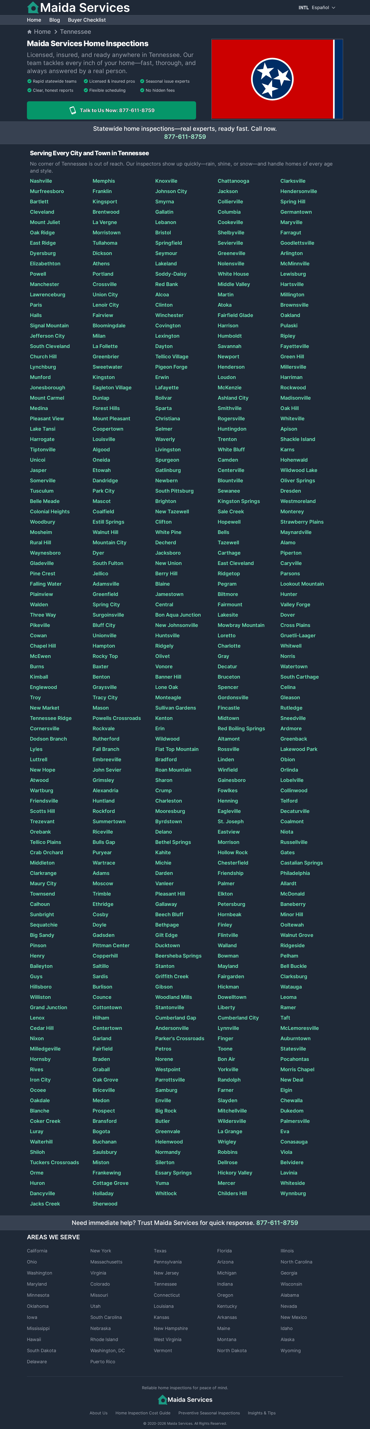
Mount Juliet (45, 222)
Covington (168, 326)
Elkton (225, 894)
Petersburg (231, 904)
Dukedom (292, 1111)
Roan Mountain (173, 770)
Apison (288, 429)
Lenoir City (106, 305)
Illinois (287, 1250)
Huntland (104, 801)
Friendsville (44, 801)
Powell (38, 274)
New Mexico (294, 1317)
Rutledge (291, 708)
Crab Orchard (46, 852)
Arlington (291, 253)
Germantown (296, 212)
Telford (289, 801)
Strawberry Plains (302, 522)
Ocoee (38, 1090)
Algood (101, 450)
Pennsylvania (168, 1261)
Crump (163, 790)
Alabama (290, 1295)
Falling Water (46, 584)
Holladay (103, 1193)
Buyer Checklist (87, 20)
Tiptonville (43, 450)
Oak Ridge (42, 233)
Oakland (290, 315)
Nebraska (100, 1328)
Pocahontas (294, 1059)
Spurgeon (167, 460)
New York (100, 1250)
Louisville (104, 439)
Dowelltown (232, 997)
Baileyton (41, 966)
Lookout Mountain (302, 584)
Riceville (103, 832)
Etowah (102, 470)
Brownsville (294, 305)
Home (34, 20)
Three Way (43, 615)
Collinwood (294, 790)
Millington (292, 295)
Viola (286, 1152)
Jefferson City (47, 336)
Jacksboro (168, 553)
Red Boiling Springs (241, 728)
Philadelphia (295, 873)
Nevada (289, 1306)
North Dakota (232, 1350)
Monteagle (168, 697)
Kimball (39, 677)
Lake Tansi (42, 429)
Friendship (231, 873)
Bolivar (163, 398)
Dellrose (228, 1162)
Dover (287, 615)
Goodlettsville (297, 243)
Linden (226, 759)
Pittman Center (111, 945)
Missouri (99, 1295)
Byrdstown (168, 821)
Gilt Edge (166, 935)
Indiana (225, 1284)
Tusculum (42, 491)
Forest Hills (106, 408)
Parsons (290, 573)
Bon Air (226, 1059)
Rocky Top (105, 656)
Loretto (227, 635)
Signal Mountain (49, 326)
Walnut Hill (105, 532)
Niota (286, 832)
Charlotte (229, 646)
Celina (287, 687)
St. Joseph (231, 821)
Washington (39, 1273)
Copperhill (105, 956)
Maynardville (296, 532)
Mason (101, 708)
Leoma (288, 997)
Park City (104, 491)
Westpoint (167, 1069)
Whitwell (291, 646)
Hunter (288, 594)
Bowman (228, 956)
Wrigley (227, 1142)
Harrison (228, 326)
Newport (228, 357)
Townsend (42, 894)
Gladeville (42, 563)
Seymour (166, 253)
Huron (37, 1183)
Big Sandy (42, 935)
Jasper (38, 470)
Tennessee (165, 1284)
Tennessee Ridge (51, 718)
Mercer (226, 1183)
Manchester (44, 284)
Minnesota (38, 1295)
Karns (287, 450)
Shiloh (37, 1152)
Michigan (227, 1273)
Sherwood (105, 1204)
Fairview (103, 315)
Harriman (291, 377)
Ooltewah (292, 925)
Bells (223, 532)
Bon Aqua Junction (178, 615)
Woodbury (42, 522)
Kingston (104, 377)
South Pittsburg (174, 491)
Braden (101, 1059)
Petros (163, 1049)
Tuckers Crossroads (54, 1162)
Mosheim (41, 532)
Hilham (101, 1018)
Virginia (98, 1273)
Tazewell (228, 542)
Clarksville (293, 181)
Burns (37, 666)
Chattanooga (233, 181)
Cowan (38, 635)
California (37, 1250)
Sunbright (42, 914)
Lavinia (288, 1173)
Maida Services (179, 1423)
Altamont (229, 739)
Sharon (163, 780)
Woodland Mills (173, 997)
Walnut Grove (296, 935)
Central (164, 604)
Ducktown (167, 945)
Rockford (104, 811)
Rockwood (293, 388)
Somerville (43, 481)
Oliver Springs (297, 481)
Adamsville (106, 584)
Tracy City (105, 697)
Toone (225, 1049)
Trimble (102, 894)
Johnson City (171, 191)
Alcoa (162, 295)
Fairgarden (231, 976)
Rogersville (231, 419)
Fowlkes (228, 790)
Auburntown (295, 1038)
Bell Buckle (293, 966)
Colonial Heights (50, 512)
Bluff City (104, 625)
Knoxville (166, 181)
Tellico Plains (45, 842)
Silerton (164, 1162)
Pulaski (289, 326)
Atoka (225, 305)
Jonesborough (47, 388)
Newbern (166, 481)
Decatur (227, 666)
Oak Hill (289, 408)
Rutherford (106, 739)
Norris (287, 656)
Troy (35, 697)
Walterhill (41, 1142)
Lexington (167, 336)
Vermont (163, 1350)
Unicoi (37, 460)
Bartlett (39, 202)
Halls (36, 315)
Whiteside (292, 1183)
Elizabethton (45, 264)
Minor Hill (291, 914)
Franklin (102, 191)
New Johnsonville (176, 625)
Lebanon (165, 222)
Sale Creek (231, 512)
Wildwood (167, 739)
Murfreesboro (47, 191)
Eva (284, 1131)
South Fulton (108, 563)
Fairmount (230, 604)
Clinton (164, 305)
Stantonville (169, 1007)
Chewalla (291, 1100)
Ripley (287, 336)
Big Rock (165, 1111)
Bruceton (229, 677)
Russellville (294, 842)
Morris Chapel (297, 1069)
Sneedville (293, 718)
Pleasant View (47, 419)
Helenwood (169, 1142)
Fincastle (229, 708)
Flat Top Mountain (177, 749)
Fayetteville (294, 346)
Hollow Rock (233, 852)
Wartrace (104, 863)
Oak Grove (105, 1080)
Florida (224, 1250)
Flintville (228, 935)
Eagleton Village (112, 388)
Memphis (104, 181)
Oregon (225, 1295)
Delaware (37, 1361)
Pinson (38, 945)
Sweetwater (107, 367)
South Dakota (41, 1350)
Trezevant (42, 821)
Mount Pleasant (111, 419)
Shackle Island (297, 439)
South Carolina (106, 1317)
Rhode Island (104, 1339)
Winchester (169, 315)
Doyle (99, 925)
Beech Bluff (169, 914)
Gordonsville (233, 697)
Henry (37, 956)
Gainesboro (232, 780)
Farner (226, 1090)
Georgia (289, 1273)
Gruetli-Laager (298, 635)
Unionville (105, 635)
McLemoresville (299, 1028)
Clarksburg (293, 976)
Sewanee (229, 491)
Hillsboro (41, 987)
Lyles (36, 749)
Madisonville (295, 398)
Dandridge (105, 481)
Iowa (32, 1317)
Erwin (162, 377)
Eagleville (229, 811)
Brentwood (106, 212)
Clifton (163, 522)
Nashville (41, 181)
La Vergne (105, 222)
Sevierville (230, 243)
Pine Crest (42, 573)
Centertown (107, 1028)
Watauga (291, 987)
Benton (101, 677)
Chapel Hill (43, 646)
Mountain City (110, 542)
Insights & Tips (262, 1412)
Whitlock (166, 1193)
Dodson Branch (48, 739)
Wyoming (291, 1350)
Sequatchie (44, 925)
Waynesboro (45, 553)
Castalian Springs (301, 863)
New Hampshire (171, 1328)
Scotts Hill (42, 811)
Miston (101, 1162)
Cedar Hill (42, 1028)
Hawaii (34, 1339)
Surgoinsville (108, 615)
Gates (287, 852)
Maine (223, 1328)
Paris (36, 305)
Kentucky (227, 1306)
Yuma (162, 1183)
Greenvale (167, 1131)
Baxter (100, 666)
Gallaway (166, 904)
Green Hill (292, 357)
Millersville (293, 367)
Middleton (42, 863)
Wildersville (232, 1121)
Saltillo (101, 966)
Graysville (105, 687)
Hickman (228, 987)
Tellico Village (172, 357)
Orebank (40, 832)
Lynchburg (43, 367)
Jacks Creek (45, 1204)
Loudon (227, 377)
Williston (40, 997)
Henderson (231, 367)
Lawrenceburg (47, 295)
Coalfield (103, 512)
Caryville (291, 563)
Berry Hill (166, 573)
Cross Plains (295, 625)
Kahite (163, 852)
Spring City (106, 604)
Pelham (289, 956)
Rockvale (104, 728)
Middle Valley (234, 284)
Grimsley (103, 780)
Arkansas (227, 1317)
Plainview (41, 594)
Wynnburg (293, 1193)
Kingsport (105, 202)
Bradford (166, 759)
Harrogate (42, 439)
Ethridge (103, 904)
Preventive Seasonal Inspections (209, 1412)
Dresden (290, 491)
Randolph (229, 1080)
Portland (103, 274)
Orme (37, 1173)
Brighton (165, 501)
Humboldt (230, 336)
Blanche (39, 1111)
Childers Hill (232, 1193)
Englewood (43, 687)
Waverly (165, 439)
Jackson (228, 191)
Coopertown (108, 429)
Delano (163, 832)
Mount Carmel (47, 398)
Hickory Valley (235, 1173)
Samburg (166, 1090)
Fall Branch (106, 749)
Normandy (168, 1152)
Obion (287, 759)
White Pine (168, 532)
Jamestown (169, 594)
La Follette (105, 346)
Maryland (37, 1284)
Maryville (291, 222)
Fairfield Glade (235, 315)
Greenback (293, 739)
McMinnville (295, 264)
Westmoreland (298, 501)
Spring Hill (292, 202)
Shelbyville (231, 233)
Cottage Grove (111, 1183)
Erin (160, 728)
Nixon (37, 1038)
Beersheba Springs (178, 956)
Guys (36, 976)
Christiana (167, 419)
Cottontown (107, 1007)
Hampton (104, 646)
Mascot (102, 501)
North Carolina (296, 1261)
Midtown (228, 718)
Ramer (288, 1007)
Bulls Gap (104, 842)
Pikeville (40, 625)
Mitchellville (232, 1111)
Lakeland (166, 264)
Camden (228, 460)
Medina (39, 408)
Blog (54, 20)
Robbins (228, 1152)
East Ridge (43, 243)
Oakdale (40, 1100)
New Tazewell (172, 512)
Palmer (226, 883)
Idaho (287, 1328)
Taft (285, 1018)
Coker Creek (45, 1121)
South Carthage (299, 677)
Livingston (168, 450)
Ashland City (233, 398)
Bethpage (167, 925)
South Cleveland (50, 346)
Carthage (229, 553)
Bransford (105, 1121)
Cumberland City (238, 1018)
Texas (160, 1250)
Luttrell (38, 759)
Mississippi (38, 1328)
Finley (225, 925)
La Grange (230, 1131)
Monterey (292, 512)
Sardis (100, 976)
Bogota (101, 1131)
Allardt (288, 883)
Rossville (228, 749)
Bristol (163, 233)
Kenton (164, 718)
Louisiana (164, 1306)
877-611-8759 (185, 136)
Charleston (168, 801)
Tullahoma (105, 243)
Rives (36, 1069)
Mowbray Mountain (241, 625)
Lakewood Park (298, 749)
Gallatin (164, 212)
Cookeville (230, 222)
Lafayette (167, 388)
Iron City (40, 1080)
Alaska (287, 1339)
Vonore (164, 666)
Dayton (164, 346)
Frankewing (107, 1173)
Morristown (107, 233)
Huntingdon (232, 429)
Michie (163, 863)
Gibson (164, 987)
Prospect (104, 1111)
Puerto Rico (102, 1361)
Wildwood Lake (298, 470)
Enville (163, 1100)
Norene (164, 1059)
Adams (101, 873)
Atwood (39, 780)
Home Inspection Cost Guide (143, 1412)
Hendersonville (298, 191)
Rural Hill (40, 542)
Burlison (102, 987)
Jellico (100, 573)
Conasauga (294, 1142)
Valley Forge (295, 604)
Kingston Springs (239, 501)
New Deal (291, 1080)
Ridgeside (292, 945)
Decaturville (295, 811)
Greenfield (105, 594)
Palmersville (295, 1121)
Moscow (103, 883)
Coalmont (292, 821)
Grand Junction (48, 1007)
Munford (40, 377)
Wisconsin (291, 1284)
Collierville (230, 202)
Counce (102, 997)
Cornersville (44, 728)
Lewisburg (293, 274)
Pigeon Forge (171, 367)
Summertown (109, 821)
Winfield (228, 770)
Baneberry (293, 904)
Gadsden (104, 935)
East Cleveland (236, 563)
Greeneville (231, 253)
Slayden (227, 1100)
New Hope (42, 770)
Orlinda (289, 770)
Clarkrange (43, 873)
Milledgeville (45, 1049)
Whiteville (292, 419)
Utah (95, 1306)
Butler (162, 1121)
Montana (226, 1339)
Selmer (163, 429)
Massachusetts (106, 1261)
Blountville (230, 481)
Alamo (287, 542)
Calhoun (40, 904)
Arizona (225, 1261)
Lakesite (228, 615)
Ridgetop (229, 573)
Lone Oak (166, 687)
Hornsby (40, 1059)
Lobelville (292, 780)
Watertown (294, 666)
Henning (228, 801)
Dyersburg (43, 253)
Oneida (101, 460)
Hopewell (229, 522)
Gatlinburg (168, 470)
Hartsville (292, 284)
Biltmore (228, 594)
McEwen (40, 656)
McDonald (292, 894)
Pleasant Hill (170, 894)
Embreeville (107, 759)
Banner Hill (168, 677)
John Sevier (107, 770)
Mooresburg (170, 811)
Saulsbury (105, 1152)
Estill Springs (108, 522)
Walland (227, 945)
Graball (101, 1069)
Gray (223, 656)
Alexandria (105, 790)
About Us (98, 1412)
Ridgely (164, 646)
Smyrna (164, 202)
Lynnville (228, 1028)
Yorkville (228, 1069)
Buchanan (105, 1142)
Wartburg (41, 790)
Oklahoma (38, 1306)
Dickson (102, 253)
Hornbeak (229, 914)
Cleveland (42, 212)
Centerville (231, 470)
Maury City (43, 883)
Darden (164, 873)
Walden (39, 604)
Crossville (105, 284)
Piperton (291, 553)
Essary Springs (173, 1173)
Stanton (164, 966)
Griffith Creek (172, 976)
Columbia (229, 212)
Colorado (100, 1284)
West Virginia (167, 1339)
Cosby (100, 914)
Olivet (162, 656)
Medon (101, 1100)
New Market (44, 708)
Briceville (104, 1090)
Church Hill (43, 357)
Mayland (228, 966)
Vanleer (164, 883)
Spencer (228, 687)
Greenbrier (106, 357)
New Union (168, 563)
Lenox (37, 1018)
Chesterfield (233, 863)
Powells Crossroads (117, 718)
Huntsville (167, 635)
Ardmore (291, 728)
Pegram (227, 584)
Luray (37, 1131)
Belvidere (292, 1162)
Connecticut (167, 1295)
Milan (99, 336)
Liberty (226, 1007)
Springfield (168, 243)
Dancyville (42, 1193)
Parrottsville (170, 1080)
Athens (101, 264)
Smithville (230, 408)
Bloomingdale (109, 326)
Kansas (161, 1317)
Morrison (228, 842)
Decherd (165, 542)
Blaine (162, 584)
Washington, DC (107, 1350)
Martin (226, 295)
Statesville (293, 1049)
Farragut (290, 233)
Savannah (229, 346)
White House (233, 274)
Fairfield (103, 1049)
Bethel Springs (173, 842)
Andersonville (172, 1028)
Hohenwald (294, 460)
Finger (225, 1038)
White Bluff (231, 450)
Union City (105, 295)
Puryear (102, 852)
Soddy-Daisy (171, 274)
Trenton (227, 439)
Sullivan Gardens (175, 708)
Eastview (229, 832)
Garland (102, 1038)
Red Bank (166, 284)
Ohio (32, 1261)
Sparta (163, 408)
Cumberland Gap (175, 1018)
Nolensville (231, 264)
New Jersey (166, 1273)
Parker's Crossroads (179, 1038)
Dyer (98, 553)
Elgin (286, 1090)
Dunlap (101, 398)
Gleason (290, 697)
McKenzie (230, 388)
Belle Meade (45, 501)
